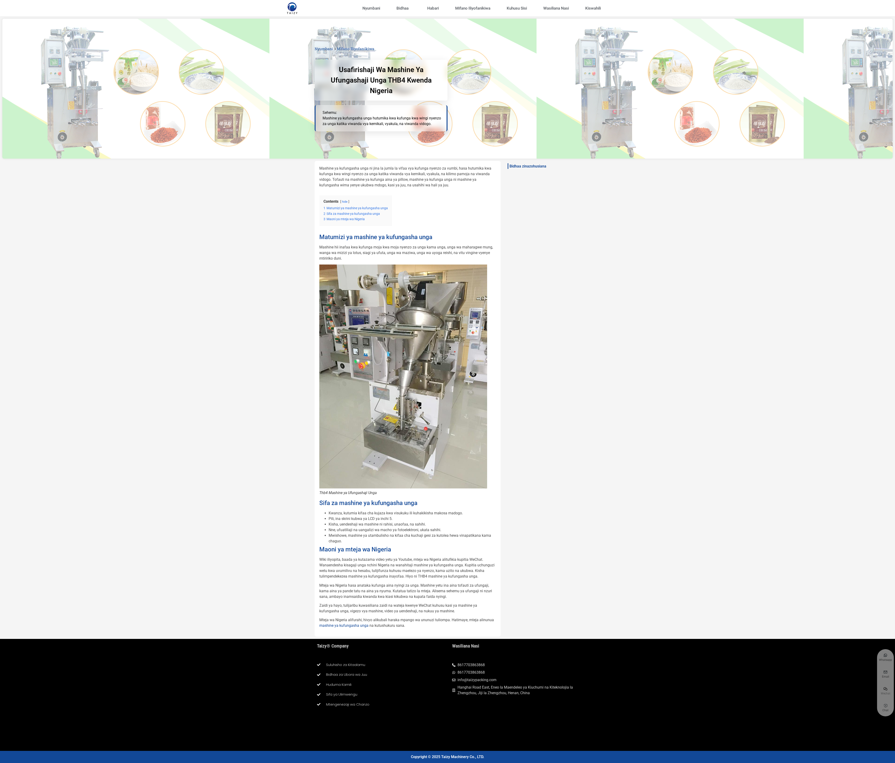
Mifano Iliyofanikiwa (472, 8)
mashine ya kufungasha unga (344, 625)
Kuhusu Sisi (517, 8)
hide (345, 201)
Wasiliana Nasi (556, 8)
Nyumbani (371, 8)
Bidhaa (402, 8)
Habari (433, 8)
